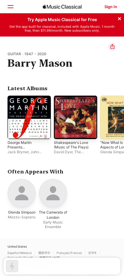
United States (17, 246)
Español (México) (20, 252)
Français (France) (69, 252)
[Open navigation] (10, 6)
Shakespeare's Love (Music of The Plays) (71, 144)
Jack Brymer (18, 152)
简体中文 (44, 252)
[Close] (119, 17)
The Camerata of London (71, 154)
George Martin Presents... (20, 144)
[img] (62, 7)
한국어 (92, 252)
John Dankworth (23, 154)
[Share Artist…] (112, 47)
